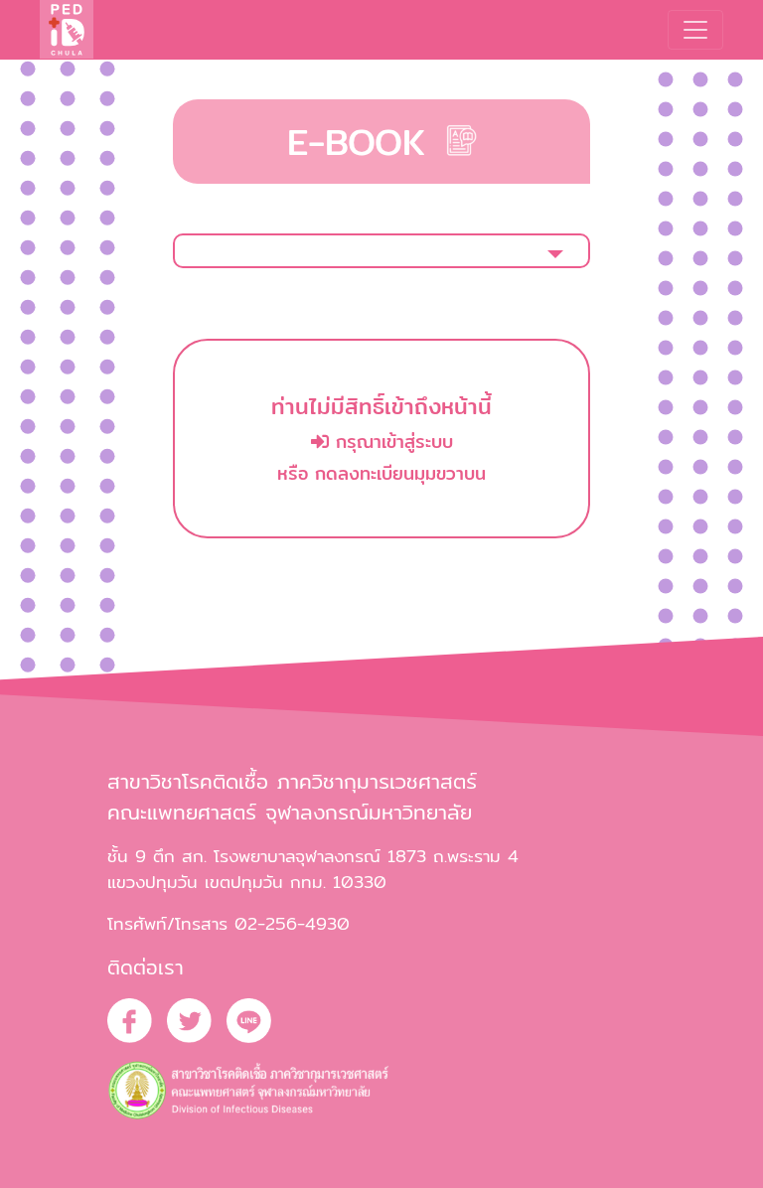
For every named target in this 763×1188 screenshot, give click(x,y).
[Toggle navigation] (695, 30)
